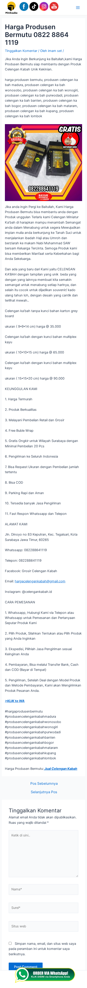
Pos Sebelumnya (44, 783)
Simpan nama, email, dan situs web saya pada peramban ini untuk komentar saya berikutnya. (42, 949)
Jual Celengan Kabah (60, 769)
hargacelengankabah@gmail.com (40, 581)
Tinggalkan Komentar (21, 51)
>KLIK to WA (15, 701)
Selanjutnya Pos (44, 792)
